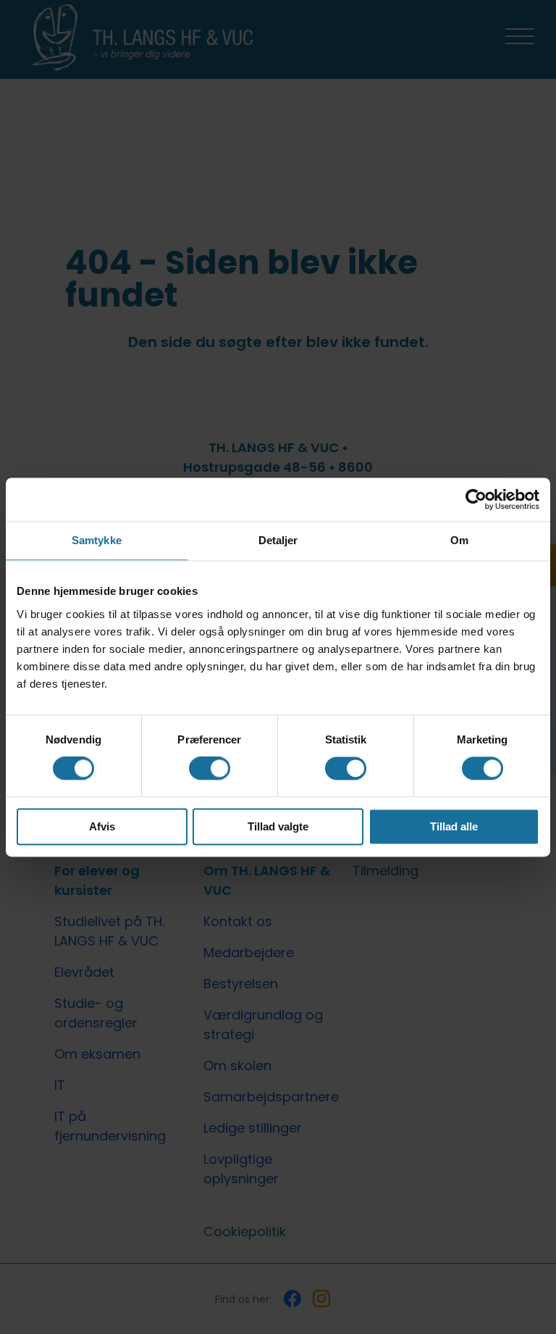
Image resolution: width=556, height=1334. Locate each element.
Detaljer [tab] (278, 540)
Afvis (102, 826)
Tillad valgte (278, 826)
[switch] (209, 768)
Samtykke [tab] (97, 540)
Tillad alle (454, 826)
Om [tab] (459, 540)
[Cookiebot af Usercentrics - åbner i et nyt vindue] (476, 499)
